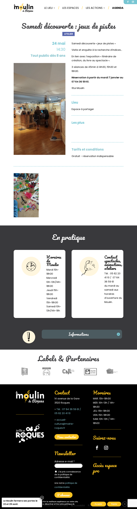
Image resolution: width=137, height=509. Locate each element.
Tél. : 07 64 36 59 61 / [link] (68, 409)
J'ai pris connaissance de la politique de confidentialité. (67, 474)
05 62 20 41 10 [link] (62, 413)
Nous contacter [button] (66, 436)
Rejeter (114, 504)
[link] (24, 8)
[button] (97, 448)
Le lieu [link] (48, 8)
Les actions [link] (94, 8)
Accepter (98, 504)
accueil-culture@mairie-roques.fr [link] (64, 424)
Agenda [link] (117, 8)
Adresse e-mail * (64, 461)
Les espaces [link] (70, 8)
